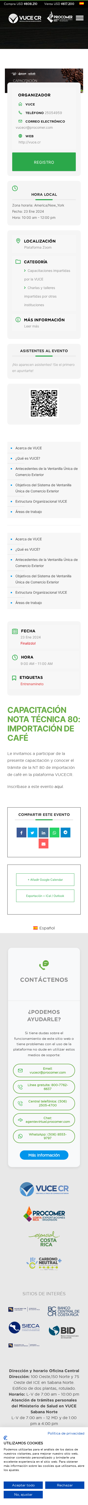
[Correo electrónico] (43, 843)
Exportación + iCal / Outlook (45, 896)
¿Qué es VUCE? (27, 458)
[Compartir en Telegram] (65, 832)
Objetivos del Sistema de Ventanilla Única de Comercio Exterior (43, 488)
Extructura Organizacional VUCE (41, 501)
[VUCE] (25, 17)
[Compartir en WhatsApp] (54, 832)
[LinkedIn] (43, 832)
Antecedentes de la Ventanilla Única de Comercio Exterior (46, 471)
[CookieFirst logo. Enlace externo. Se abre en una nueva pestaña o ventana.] (5, 1438)
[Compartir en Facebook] (21, 832)
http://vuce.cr (30, 142)
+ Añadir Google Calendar (45, 879)
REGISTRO (44, 162)
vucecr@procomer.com (34, 127)
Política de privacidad (66, 1433)
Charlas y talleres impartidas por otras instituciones (40, 296)
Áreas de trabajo (28, 511)
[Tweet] (32, 832)
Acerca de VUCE (28, 448)
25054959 (53, 113)
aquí (59, 786)
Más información (44, 1155)
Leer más (31, 326)
